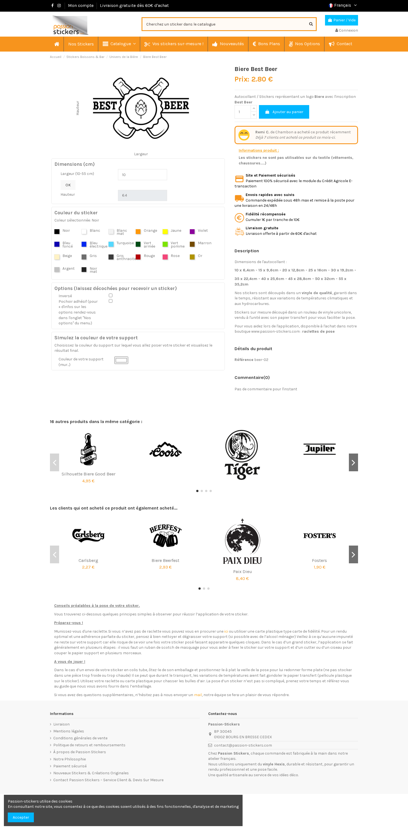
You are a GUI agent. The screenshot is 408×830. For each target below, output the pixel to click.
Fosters (319, 560)
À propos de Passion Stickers (79, 752)
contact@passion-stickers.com (243, 745)
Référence (244, 359)
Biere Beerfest (165, 560)
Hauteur (68, 194)
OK (68, 185)
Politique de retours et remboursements (89, 745)
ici (226, 631)
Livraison (61, 724)
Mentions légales (68, 731)
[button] (119, 44)
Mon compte (81, 5)
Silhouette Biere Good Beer (88, 474)
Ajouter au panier (288, 112)
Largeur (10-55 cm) (77, 173)
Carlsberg (88, 560)
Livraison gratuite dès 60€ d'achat (134, 5)
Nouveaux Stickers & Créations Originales (91, 773)
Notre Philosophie (69, 759)
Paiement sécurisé (70, 766)
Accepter (21, 817)
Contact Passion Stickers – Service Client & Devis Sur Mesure (108, 780)
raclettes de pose (318, 331)
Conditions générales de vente (80, 738)
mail (198, 694)
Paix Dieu (242, 571)
